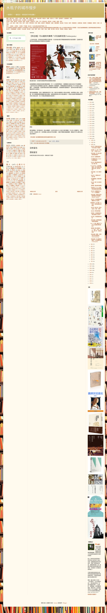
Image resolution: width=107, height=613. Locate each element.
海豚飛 (12, 168)
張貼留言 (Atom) (37, 194)
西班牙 (23, 123)
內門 (9, 158)
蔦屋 (24, 57)
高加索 (27, 21)
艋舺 (21, 153)
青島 (24, 109)
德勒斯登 (74, 23)
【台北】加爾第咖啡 (95, 156)
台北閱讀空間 (30, 20)
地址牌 (13, 52)
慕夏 (49, 29)
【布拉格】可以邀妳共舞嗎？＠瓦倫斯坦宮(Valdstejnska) (96, 240)
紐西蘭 (16, 139)
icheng (22, 185)
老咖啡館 (14, 27)
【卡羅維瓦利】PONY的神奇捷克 (95, 159)
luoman (55, 603)
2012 (90, 132)
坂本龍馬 (11, 199)
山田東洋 (23, 191)
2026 (90, 102)
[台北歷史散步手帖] (95, 347)
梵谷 (46, 29)
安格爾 (10, 194)
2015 (90, 125)
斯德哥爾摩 (22, 104)
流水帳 (34, 18)
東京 (14, 23)
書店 (51, 27)
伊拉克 (11, 139)
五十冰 (23, 55)
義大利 (17, 120)
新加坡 (20, 103)
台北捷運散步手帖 (19, 72)
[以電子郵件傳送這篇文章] (52, 141)
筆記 (9, 54)
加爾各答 (9, 107)
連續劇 (83, 27)
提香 (23, 187)
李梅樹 (22, 190)
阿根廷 (10, 137)
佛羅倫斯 (48, 23)
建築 (18, 48)
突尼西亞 (21, 137)
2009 (90, 138)
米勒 (32, 29)
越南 (7, 136)
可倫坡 (14, 110)
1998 (90, 283)
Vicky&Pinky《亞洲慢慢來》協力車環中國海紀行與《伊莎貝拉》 (96, 167)
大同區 (16, 26)
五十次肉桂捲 (21, 52)
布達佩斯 (15, 100)
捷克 (43, 143)
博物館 (92, 27)
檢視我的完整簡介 (92, 594)
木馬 (7, 170)
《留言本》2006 (98, 55)
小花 (14, 181)
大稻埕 (11, 26)
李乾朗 (15, 194)
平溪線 (25, 26)
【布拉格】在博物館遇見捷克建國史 (95, 220)
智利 (61, 21)
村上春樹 (8, 188)
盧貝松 (11, 184)
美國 (23, 119)
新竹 (12, 149)
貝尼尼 (7, 191)
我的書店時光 (9, 73)
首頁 (71, 18)
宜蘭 (7, 149)
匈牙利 (7, 134)
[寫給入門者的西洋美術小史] (95, 516)
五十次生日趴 (10, 55)
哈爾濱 (18, 110)
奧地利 (10, 125)
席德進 (16, 199)
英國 (24, 120)
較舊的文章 (80, 191)
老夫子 (17, 173)
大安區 (21, 26)
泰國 (16, 131)
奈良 (20, 23)
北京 (7, 23)
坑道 (39, 27)
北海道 (54, 21)
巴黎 (36, 23)
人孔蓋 (16, 58)
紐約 (98, 23)
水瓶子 (16, 18)
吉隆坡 (17, 107)
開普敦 (20, 109)
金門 (41, 26)
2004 (90, 272)
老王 (20, 188)
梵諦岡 (17, 130)
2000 (90, 281)
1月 (92, 261)
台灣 (8, 118)
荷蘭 (14, 133)
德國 (20, 122)
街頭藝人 (57, 27)
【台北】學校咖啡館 (95, 211)
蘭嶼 (19, 158)
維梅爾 (20, 184)
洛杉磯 (9, 106)
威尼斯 (43, 23)
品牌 (54, 27)
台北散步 (30, 27)
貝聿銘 (9, 190)
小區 (35, 143)
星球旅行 (61, 18)
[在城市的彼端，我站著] (95, 538)
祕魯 (58, 21)
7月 (92, 248)
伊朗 (24, 21)
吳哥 (27, 23)
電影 (75, 27)
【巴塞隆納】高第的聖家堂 (95, 179)
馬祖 (43, 26)
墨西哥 (19, 136)
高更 (42, 29)
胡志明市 (12, 112)
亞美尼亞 (32, 21)
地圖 (48, 18)
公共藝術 (64, 27)
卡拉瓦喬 (24, 29)
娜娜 (22, 177)
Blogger (65, 603)
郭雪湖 (61, 29)
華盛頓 (15, 109)
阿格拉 (11, 97)
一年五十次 (10, 58)
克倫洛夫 (10, 100)
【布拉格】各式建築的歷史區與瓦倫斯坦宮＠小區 (43, 137)
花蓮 (19, 152)
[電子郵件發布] (50, 141)
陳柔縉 (23, 196)
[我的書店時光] (95, 434)
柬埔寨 (12, 123)
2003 (90, 274)
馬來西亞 (18, 134)
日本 (17, 119)
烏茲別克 (15, 137)
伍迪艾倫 (79, 27)
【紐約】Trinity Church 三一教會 (98, 48)
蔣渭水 (11, 171)
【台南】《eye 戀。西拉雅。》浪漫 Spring (96, 150)
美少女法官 (15, 188)
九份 (33, 26)
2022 (90, 110)
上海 (11, 23)
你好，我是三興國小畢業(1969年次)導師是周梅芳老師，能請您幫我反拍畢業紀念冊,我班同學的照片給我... (95, 80)
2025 (90, 104)
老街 (41, 27)
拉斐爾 (19, 29)
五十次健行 (20, 54)
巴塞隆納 (89, 23)
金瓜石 (29, 26)
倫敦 (52, 23)
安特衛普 (22, 107)
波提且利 (13, 196)
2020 (90, 115)
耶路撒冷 (20, 97)
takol (18, 190)
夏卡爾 (53, 29)
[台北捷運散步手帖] (95, 390)
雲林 (19, 94)
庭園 (37, 27)
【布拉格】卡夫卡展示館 (95, 172)
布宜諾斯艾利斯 (9, 109)
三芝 (12, 158)
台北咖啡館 (9, 27)
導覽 (27, 18)
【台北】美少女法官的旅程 (95, 182)
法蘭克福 (80, 23)
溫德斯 (19, 182)
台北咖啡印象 (9, 72)
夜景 (17, 55)
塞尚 (9, 197)
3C (14, 54)
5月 (92, 253)
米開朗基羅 (13, 29)
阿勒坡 (17, 101)
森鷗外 (7, 196)
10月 (92, 144)
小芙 (14, 176)
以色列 (8, 21)
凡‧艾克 (19, 193)
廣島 (10, 87)
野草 (57, 18)
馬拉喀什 (9, 110)
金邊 (24, 98)
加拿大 (11, 136)
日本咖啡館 (25, 27)
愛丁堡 (22, 110)
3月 (92, 257)
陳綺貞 (13, 190)
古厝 (44, 27)
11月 (92, 142)
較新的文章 (33, 191)
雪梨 (16, 112)
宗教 (68, 27)
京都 (17, 23)
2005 (90, 270)
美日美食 (16, 60)
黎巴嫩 (20, 21)
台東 (38, 26)
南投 (10, 155)
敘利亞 (15, 21)
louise (18, 177)
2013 (90, 130)
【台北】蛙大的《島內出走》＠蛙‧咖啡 (95, 208)
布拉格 (66, 23)
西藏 (20, 131)
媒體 (30, 18)
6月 (92, 250)
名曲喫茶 (19, 27)
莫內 (39, 29)
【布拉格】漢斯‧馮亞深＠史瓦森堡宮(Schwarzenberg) (95, 235)
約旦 (16, 97)
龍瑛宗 (70, 29)
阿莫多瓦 (15, 179)
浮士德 (16, 197)
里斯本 (94, 23)
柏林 (70, 23)
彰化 (11, 156)
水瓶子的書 (9, 20)
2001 (90, 279)
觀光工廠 (88, 27)
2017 (90, 121)
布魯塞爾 (16, 103)
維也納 (61, 23)
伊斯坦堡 (31, 23)
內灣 (15, 158)
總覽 (7, 18)
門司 (7, 92)
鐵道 (34, 27)
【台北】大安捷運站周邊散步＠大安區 (95, 200)
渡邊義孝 (11, 173)
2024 (90, 106)
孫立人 (18, 187)
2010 (90, 136)
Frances (12, 177)
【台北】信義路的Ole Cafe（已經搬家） (95, 191)
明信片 (71, 27)
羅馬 (39, 23)
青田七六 (52, 18)
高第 (22, 179)
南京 (13, 107)
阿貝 (19, 170)
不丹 (40, 21)
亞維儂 (10, 103)
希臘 (12, 126)
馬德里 (84, 23)
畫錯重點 (11, 60)
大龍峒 (15, 155)
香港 (22, 91)
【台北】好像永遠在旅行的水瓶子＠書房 (95, 147)
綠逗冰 (44, 18)
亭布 (11, 104)
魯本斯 (28, 29)
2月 (92, 259)
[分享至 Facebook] (57, 141)
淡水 (9, 152)
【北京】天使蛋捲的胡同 (95, 217)
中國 (10, 122)
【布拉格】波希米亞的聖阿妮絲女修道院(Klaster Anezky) (95, 196)
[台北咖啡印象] (95, 494)
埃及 (16, 136)
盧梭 (20, 197)
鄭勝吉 (8, 182)
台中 (17, 83)
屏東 (11, 153)
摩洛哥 (49, 21)
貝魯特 (12, 101)
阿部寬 (23, 173)
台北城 (17, 149)
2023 (90, 108)
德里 (21, 95)
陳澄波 (66, 29)
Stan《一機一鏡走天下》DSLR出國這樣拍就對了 (96, 225)
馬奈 (36, 29)
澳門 (10, 95)
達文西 (8, 29)
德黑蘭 (13, 98)
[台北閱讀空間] (95, 369)
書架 (17, 49)
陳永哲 (90, 87)
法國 (11, 120)
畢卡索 (57, 29)
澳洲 (23, 134)
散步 (8, 67)
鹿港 (19, 156)
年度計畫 (39, 18)
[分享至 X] (55, 141)
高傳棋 (12, 185)
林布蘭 (9, 193)
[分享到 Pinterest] (58, 141)
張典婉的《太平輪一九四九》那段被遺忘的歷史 (96, 204)
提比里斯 (16, 104)
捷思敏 (15, 174)
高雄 (19, 150)
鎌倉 (19, 89)
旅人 (61, 27)
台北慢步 (24, 20)
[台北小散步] (95, 473)
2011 (90, 134)
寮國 (7, 131)
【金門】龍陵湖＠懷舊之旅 (98, 37)
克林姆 (7, 187)
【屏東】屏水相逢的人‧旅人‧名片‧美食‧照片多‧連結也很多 (96, 230)
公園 (37, 143)
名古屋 (7, 94)
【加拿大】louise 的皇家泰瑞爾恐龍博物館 (96, 188)
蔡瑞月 (19, 176)
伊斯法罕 (23, 106)
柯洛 (12, 197)
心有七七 (21, 164)
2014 (90, 128)
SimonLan (8, 181)
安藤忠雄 (8, 176)
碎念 (11, 49)
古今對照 (19, 57)
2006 (90, 268)
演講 (24, 18)
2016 (90, 123)
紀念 (23, 49)
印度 (37, 21)
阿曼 (12, 21)
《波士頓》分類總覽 (94, 43)
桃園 (14, 150)
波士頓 (8, 89)
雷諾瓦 (14, 193)
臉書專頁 (66, 18)
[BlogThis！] (54, 141)
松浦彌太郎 (21, 194)
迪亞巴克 (19, 98)
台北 (7, 26)
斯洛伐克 (44, 21)
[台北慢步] (95, 325)
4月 (92, 255)
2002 (90, 276)
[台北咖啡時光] (95, 455)
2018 (90, 119)
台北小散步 (16, 73)
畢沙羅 (18, 196)
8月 (92, 246)
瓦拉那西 (16, 95)
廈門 (20, 100)
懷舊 (46, 27)
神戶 (24, 23)
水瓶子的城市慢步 (21, 7)
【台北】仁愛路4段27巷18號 (95, 176)
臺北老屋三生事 (17, 20)
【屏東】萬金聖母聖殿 (95, 185)
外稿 (20, 18)
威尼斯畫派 (98, 27)
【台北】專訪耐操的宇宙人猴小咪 (95, 163)
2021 (90, 113)
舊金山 (18, 106)
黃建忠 (13, 182)
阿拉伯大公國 (20, 133)
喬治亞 (12, 134)
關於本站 (12, 18)
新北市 (17, 80)
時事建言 (11, 68)
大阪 (10, 91)
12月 (92, 140)
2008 (90, 264)
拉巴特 (7, 112)
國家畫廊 (57, 23)
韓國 (22, 130)
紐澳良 (13, 106)
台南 (36, 26)
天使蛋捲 (23, 171)
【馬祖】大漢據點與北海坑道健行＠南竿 (95, 213)
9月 (92, 244)
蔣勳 (20, 199)
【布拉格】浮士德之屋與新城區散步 (95, 154)
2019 (90, 117)
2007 (90, 266)
